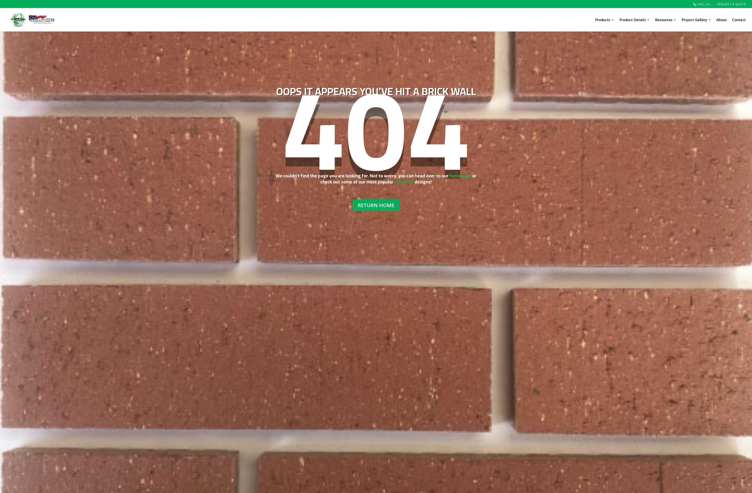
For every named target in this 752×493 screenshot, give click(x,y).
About (721, 20)
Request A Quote (731, 5)
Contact (739, 20)
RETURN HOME (376, 205)
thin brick (404, 181)
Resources (663, 20)
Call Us (704, 4)
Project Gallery (694, 20)
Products (602, 20)
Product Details (632, 20)
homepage (460, 175)
